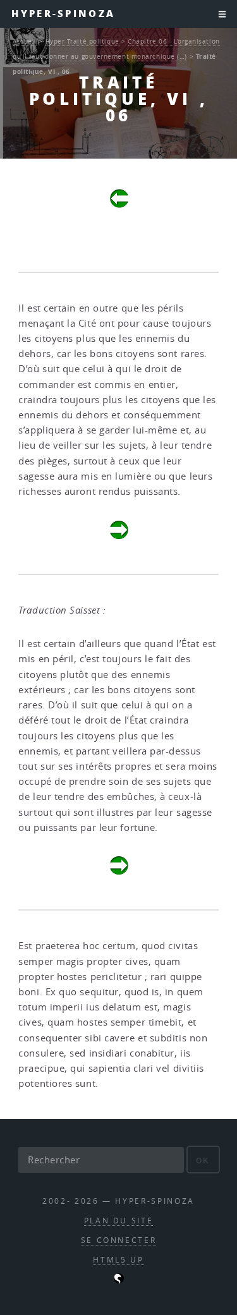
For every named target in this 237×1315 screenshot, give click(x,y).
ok (203, 1160)
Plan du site (119, 1220)
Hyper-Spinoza (63, 13)
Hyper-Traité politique (82, 41)
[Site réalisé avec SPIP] (119, 1280)
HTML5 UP (118, 1259)
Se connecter (119, 1240)
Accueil (25, 41)
